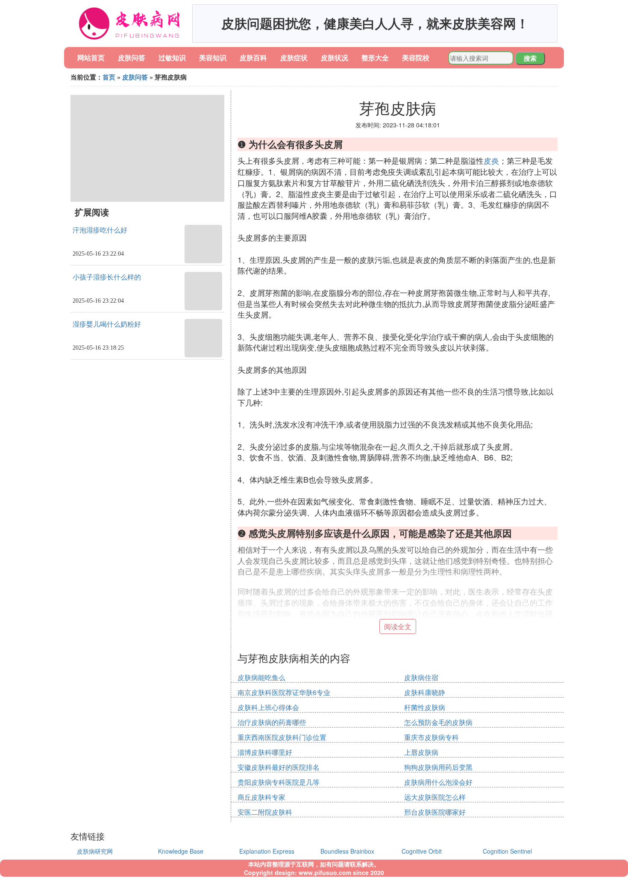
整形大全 (375, 57)
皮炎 (491, 160)
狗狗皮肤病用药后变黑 (438, 767)
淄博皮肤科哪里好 (265, 752)
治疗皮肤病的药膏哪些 (272, 722)
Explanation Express (266, 851)
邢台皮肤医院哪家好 (435, 812)
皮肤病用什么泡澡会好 (438, 782)
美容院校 (415, 57)
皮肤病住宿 (421, 677)
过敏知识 (172, 57)
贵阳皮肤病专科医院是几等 (279, 782)
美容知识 (212, 57)
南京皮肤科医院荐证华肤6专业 (284, 692)
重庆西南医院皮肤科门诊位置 (282, 737)
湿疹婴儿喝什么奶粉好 (107, 324)
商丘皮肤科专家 (261, 797)
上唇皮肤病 (421, 752)
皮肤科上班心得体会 (268, 707)
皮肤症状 (294, 57)
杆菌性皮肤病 (424, 707)
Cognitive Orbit (422, 851)
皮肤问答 (131, 57)
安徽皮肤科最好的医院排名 (279, 767)
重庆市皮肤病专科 (431, 737)
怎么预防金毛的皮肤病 (438, 722)
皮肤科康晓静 (424, 692)
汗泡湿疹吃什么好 (100, 230)
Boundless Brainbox (347, 851)
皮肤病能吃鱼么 (261, 677)
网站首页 (91, 57)
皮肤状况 (334, 57)
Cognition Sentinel (507, 851)
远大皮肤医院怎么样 (435, 797)
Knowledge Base (180, 851)
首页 (109, 77)
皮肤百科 (253, 57)
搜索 (530, 58)
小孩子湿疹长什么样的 (107, 277)
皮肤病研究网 (95, 851)
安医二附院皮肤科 (265, 812)
